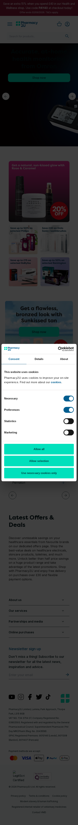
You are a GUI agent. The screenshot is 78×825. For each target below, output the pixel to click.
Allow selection (39, 460)
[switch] (68, 410)
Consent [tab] (14, 359)
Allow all (39, 449)
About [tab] (64, 359)
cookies (56, 382)
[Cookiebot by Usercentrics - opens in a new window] (58, 349)
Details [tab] (39, 359)
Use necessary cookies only (39, 473)
